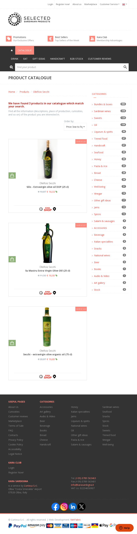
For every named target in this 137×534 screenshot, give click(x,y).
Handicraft (99, 145)
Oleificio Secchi (41, 91)
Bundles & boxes (103, 104)
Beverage (99, 234)
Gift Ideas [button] (39, 58)
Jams (96, 207)
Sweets (98, 118)
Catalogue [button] (25, 50)
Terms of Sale (16, 425)
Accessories (100, 227)
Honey (97, 159)
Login (50, 4)
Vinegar (98, 193)
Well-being (99, 186)
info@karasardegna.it (82, 484)
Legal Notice (15, 453)
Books (97, 269)
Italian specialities (103, 241)
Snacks (98, 248)
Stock (97, 289)
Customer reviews (99, 58)
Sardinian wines (102, 111)
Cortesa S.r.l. (30, 485)
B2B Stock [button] (76, 58)
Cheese (98, 179)
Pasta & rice (100, 166)
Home (11, 91)
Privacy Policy (15, 439)
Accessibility (14, 449)
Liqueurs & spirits (103, 131)
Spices (97, 214)
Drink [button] (14, 58)
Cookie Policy (15, 444)
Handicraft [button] (57, 58)
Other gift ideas (102, 200)
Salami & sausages (104, 221)
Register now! (63, 4)
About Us (13, 407)
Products (24, 91)
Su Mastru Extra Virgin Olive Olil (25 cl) (47, 270)
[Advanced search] (11, 67)
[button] (125, 4)
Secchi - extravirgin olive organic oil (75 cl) (47, 354)
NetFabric (75, 519)
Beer (96, 262)
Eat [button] (25, 58)
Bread (97, 173)
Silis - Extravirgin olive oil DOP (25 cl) (48, 186)
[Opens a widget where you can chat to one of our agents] (124, 528)
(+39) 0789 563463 (86, 478)
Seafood (98, 152)
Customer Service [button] (109, 4)
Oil (95, 124)
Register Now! (16, 472)
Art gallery (99, 282)
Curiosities (14, 411)
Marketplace (90, 4)
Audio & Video (101, 276)
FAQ (10, 430)
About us (77, 4)
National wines (102, 255)
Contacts (13, 435)
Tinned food (100, 138)
